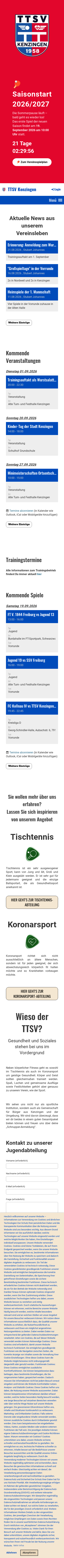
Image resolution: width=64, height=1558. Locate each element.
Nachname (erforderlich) (18, 1173)
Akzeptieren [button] (29, 1552)
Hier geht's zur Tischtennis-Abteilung (32, 902)
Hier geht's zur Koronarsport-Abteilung (32, 993)
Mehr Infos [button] (18, 1545)
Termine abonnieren (21, 510)
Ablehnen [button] (11, 1552)
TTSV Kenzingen (22, 189)
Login (58, 189)
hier (39, 574)
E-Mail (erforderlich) (15, 1186)
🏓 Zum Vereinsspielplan (32, 162)
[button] (32, 392)
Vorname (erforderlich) (17, 1160)
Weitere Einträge (19, 322)
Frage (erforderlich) (15, 1199)
